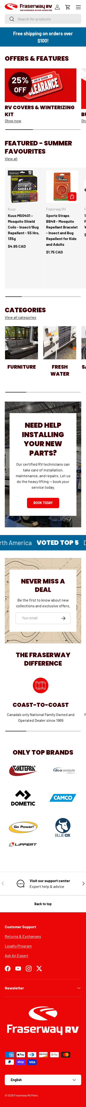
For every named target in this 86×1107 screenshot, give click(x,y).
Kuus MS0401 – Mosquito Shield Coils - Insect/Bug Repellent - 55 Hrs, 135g (23, 227)
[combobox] (43, 19)
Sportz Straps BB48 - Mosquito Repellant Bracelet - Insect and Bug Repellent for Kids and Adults (62, 230)
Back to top (43, 904)
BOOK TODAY (43, 503)
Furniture (21, 366)
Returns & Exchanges (23, 936)
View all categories (20, 317)
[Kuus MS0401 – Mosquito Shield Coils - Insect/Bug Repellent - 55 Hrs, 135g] (24, 186)
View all (11, 158)
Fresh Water (59, 370)
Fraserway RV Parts (26, 1095)
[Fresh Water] (59, 342)
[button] (68, 7)
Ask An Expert (16, 955)
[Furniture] (21, 342)
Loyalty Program (18, 946)
